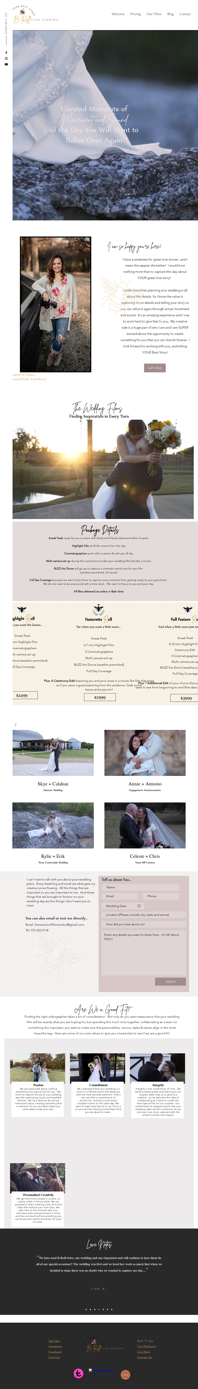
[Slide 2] (86, 1309)
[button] (17, 724)
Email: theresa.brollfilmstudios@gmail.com (55, 924)
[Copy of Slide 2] (103, 1309)
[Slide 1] (90, 1309)
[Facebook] (6, 53)
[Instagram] (6, 58)
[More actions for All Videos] (17, 724)
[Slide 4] (99, 1309)
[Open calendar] (139, 905)
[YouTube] (6, 64)
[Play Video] (53, 753)
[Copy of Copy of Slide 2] (107, 1309)
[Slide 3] (94, 1309)
